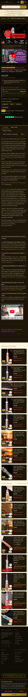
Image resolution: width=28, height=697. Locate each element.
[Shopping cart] (25, 2)
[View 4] (22, 42)
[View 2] (10, 42)
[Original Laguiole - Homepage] (7, 2)
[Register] (22, 2)
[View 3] (16, 42)
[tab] (5, 127)
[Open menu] (18, 2)
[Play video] (14, 56)
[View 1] (4, 42)
